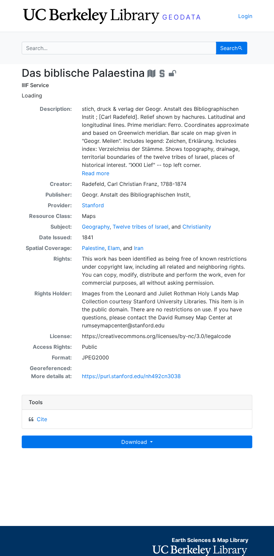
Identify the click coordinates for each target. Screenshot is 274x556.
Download (135, 442)
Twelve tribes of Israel (140, 226)
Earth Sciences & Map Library (210, 540)
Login (245, 16)
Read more (95, 173)
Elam (114, 248)
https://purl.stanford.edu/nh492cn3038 (131, 376)
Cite (42, 419)
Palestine (93, 248)
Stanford (93, 205)
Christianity (196, 226)
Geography (96, 226)
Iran (138, 248)
